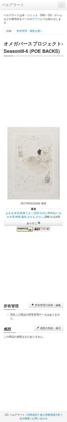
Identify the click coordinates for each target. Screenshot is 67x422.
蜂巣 (18, 216)
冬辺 (16, 213)
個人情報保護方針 (50, 414)
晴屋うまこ (26, 213)
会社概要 (24, 418)
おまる (9, 213)
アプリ (36, 19)
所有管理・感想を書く (30, 31)
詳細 (8, 31)
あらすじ (32, 223)
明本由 (51, 213)
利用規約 (32, 414)
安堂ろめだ (40, 213)
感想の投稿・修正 (50, 328)
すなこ (40, 216)
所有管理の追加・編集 (47, 305)
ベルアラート (13, 4)
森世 (24, 216)
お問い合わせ (40, 418)
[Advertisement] (33, 91)
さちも (31, 216)
